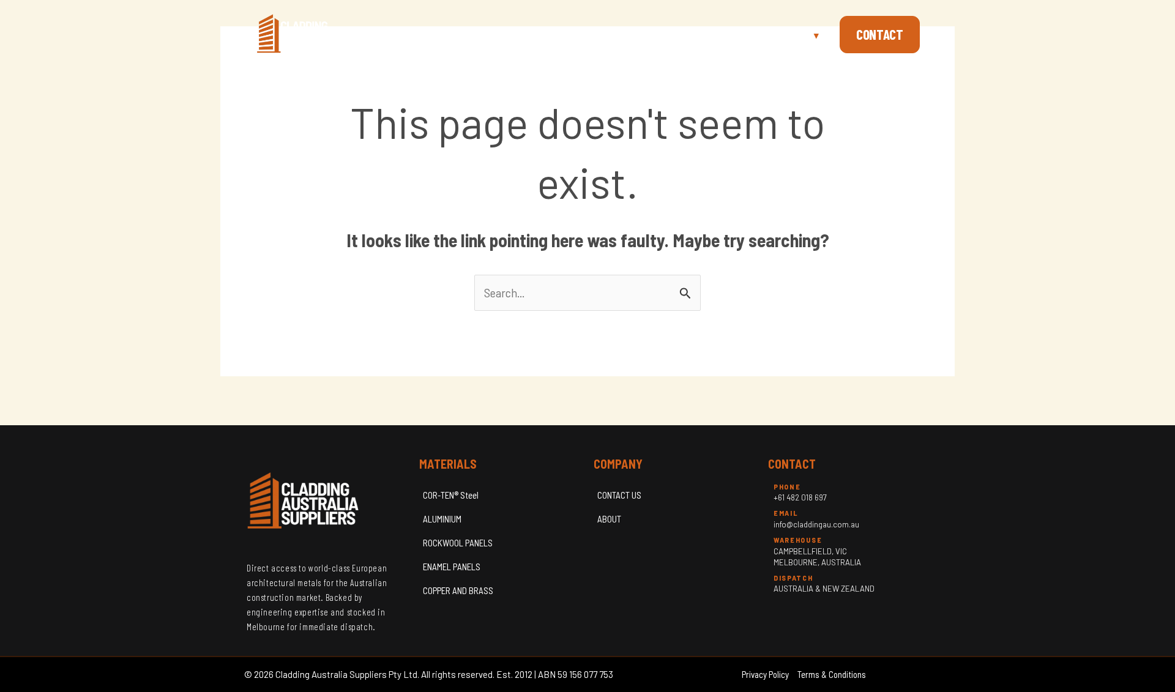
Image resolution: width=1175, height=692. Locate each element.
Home (667, 34)
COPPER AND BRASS (458, 590)
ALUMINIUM (442, 518)
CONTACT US (619, 494)
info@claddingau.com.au (816, 524)
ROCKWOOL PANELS (458, 542)
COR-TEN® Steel (451, 494)
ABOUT (609, 518)
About (717, 34)
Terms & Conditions (831, 674)
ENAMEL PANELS (451, 566)
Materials (787, 34)
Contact (879, 34)
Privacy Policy (765, 674)
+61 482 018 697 (800, 497)
